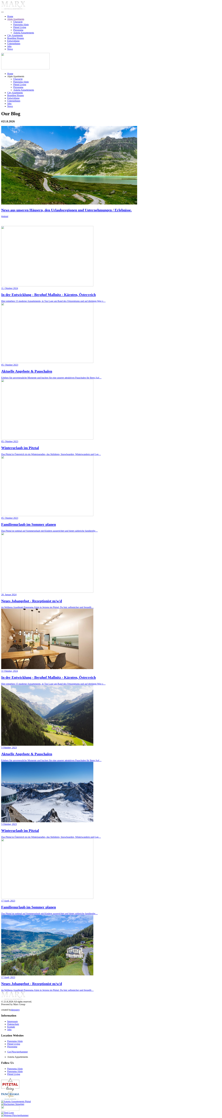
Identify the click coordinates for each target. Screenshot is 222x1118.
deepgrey (15, 1009)
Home (10, 16)
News (10, 49)
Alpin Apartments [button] (15, 76)
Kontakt (11, 1027)
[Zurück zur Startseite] (13, 8)
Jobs (9, 46)
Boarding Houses (15, 38)
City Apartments (15, 35)
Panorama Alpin (21, 24)
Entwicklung (13, 41)
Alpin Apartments (15, 19)
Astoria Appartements (23, 32)
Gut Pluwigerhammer (17, 1051)
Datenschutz (13, 1024)
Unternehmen (13, 43)
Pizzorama (18, 30)
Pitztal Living (19, 27)
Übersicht (18, 22)
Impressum (12, 1021)
